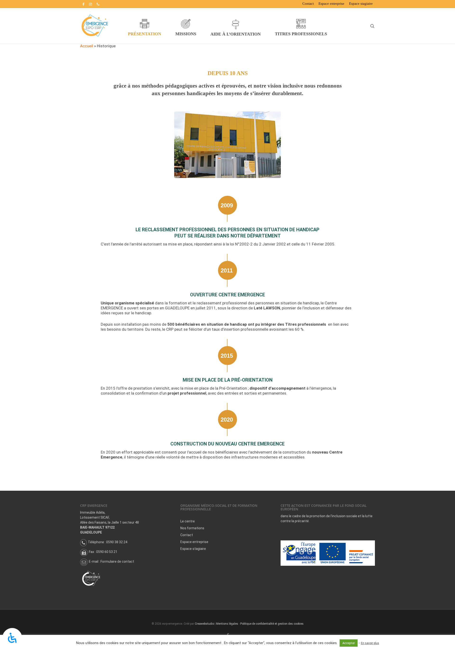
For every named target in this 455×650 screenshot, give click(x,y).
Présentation (144, 33)
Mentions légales (227, 623)
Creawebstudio (204, 623)
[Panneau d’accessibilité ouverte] (12, 638)
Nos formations (192, 528)
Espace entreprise (331, 3)
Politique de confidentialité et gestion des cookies (272, 623)
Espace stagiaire (361, 3)
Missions (185, 33)
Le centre (187, 521)
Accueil (86, 46)
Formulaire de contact (117, 561)
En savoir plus (370, 643)
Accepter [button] (348, 643)
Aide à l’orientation (235, 34)
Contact (308, 3)
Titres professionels (301, 33)
